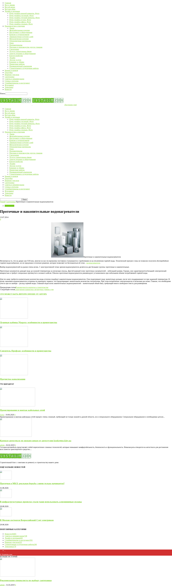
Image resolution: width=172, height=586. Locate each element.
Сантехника (14, 49)
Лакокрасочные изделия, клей (21, 37)
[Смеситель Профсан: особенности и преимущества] (14, 346)
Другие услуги (15, 60)
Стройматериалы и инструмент (17, 83)
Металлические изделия (19, 39)
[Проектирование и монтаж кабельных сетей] (17, 406)
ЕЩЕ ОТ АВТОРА (39, 294)
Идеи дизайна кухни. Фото (20, 20)
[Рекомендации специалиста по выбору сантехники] (17, 576)
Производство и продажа (15, 26)
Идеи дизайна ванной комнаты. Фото (24, 13)
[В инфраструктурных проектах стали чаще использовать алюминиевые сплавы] (6, 497)
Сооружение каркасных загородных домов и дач (34, 289)
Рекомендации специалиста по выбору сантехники (26, 580)
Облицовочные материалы (20, 41)
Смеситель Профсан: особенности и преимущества (25, 351)
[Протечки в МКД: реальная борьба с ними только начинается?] (6, 479)
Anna (2, 415)
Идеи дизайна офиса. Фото (20, 22)
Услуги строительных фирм (20, 51)
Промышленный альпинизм (20, 66)
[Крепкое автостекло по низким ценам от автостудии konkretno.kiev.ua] (16, 436)
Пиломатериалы (15, 45)
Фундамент (9, 85)
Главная (8, 3)
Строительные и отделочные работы (24, 68)
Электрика (9, 87)
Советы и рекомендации (14, 79)
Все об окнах (10, 7)
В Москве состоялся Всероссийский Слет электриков (27, 520)
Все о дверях (10, 5)
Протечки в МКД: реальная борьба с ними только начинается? (32, 483)
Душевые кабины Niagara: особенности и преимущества (28, 322)
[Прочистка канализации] (14, 374)
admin (2, 445)
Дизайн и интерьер (12, 11)
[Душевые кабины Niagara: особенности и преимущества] (14, 318)
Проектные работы (17, 64)
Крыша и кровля (11, 70)
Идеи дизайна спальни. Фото (21, 24)
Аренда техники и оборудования (22, 54)
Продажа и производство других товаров (25, 47)
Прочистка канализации (12, 379)
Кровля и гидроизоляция (19, 35)
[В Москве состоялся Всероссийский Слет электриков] (6, 516)
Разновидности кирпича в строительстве (32, 287)
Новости (8, 89)
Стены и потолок (11, 81)
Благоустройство (16, 56)
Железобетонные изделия (19, 30)
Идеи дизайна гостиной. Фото (21, 16)
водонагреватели (93, 263)
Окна (11, 43)
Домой (2, 202)
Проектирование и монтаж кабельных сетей (22, 410)
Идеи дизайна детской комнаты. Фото (24, 18)
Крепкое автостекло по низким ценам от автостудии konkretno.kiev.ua (35, 440)
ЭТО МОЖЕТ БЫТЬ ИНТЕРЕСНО (15, 294)
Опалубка (9, 73)
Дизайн (12, 58)
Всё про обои (10, 9)
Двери (11, 28)
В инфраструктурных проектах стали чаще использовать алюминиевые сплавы (41, 502)
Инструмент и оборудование (20, 32)
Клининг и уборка (16, 62)
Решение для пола (12, 75)
